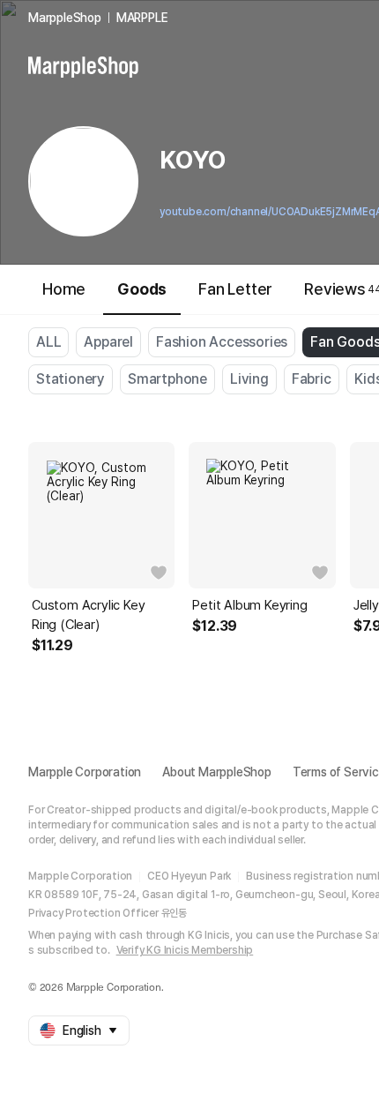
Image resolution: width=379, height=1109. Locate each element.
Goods (142, 289)
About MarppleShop (216, 772)
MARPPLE (142, 18)
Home (63, 289)
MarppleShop (64, 18)
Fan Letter (235, 289)
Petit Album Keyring (249, 605)
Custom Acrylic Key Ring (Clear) (88, 615)
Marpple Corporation (84, 772)
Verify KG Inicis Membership (185, 950)
